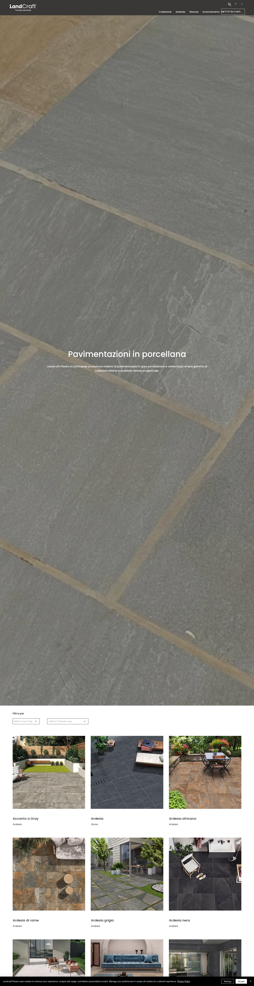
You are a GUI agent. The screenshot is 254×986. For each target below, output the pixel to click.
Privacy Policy (183, 981)
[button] (180, 12)
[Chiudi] (250, 981)
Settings (227, 981)
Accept (241, 981)
